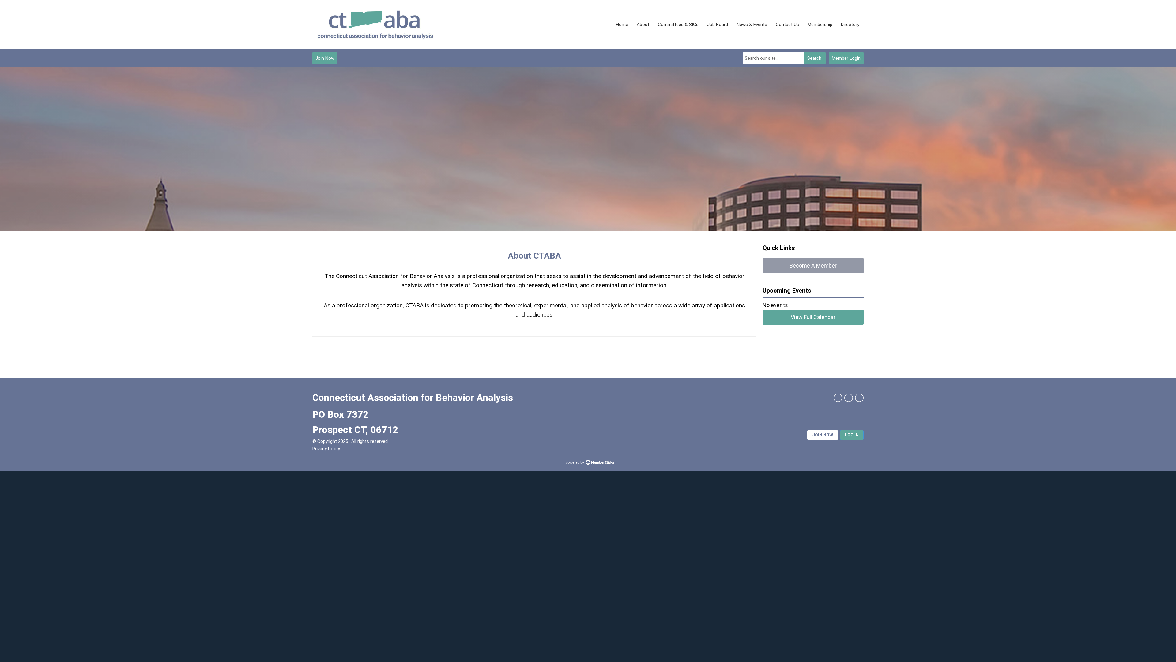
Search (814, 58)
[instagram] (859, 398)
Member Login (846, 58)
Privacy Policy (326, 448)
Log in (852, 434)
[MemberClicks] (375, 24)
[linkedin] (848, 398)
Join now (822, 434)
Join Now (324, 58)
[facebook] (838, 398)
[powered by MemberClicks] (588, 463)
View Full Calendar (813, 317)
